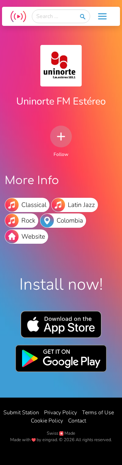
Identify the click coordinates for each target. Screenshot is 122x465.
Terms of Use (98, 412)
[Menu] (102, 16)
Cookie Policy (47, 420)
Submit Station (21, 412)
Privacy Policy (60, 412)
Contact (77, 420)
